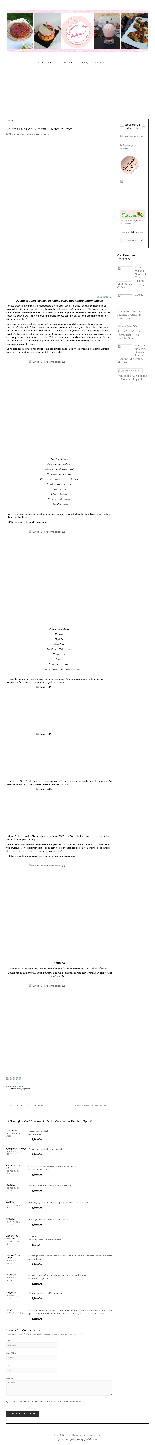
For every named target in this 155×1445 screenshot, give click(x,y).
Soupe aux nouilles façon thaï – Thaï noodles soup (129, 335)
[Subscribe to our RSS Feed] (17, 1078)
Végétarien (26, 1089)
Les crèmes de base (46, 63)
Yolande (11, 1219)
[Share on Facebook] (98, 297)
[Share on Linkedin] (111, 297)
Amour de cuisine (12, 1237)
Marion (11, 1274)
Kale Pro (75, 1440)
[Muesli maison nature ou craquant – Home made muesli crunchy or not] (126, 273)
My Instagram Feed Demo (43, 5)
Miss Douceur (18, 1086)
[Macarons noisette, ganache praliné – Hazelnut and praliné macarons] (126, 349)
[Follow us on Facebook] (7, 1078)
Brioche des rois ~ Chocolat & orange (26, 1105)
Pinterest (17, 5)
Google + (26, 5)
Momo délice (12, 309)
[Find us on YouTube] (20, 1078)
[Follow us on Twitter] (11, 1078)
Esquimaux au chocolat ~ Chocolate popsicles (132, 377)
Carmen (11, 1292)
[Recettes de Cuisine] (132, 136)
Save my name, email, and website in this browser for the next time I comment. (46, 1401)
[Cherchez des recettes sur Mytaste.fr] (132, 146)
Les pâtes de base (68, 63)
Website (9, 1366)
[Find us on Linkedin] (14, 1078)
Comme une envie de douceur (86, 1435)
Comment (9, 1378)
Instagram (13, 5)
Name (8, 1340)
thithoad (12, 1130)
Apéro (19, 1089)
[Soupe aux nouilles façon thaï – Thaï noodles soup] (129, 326)
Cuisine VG (129, 223)
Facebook (8, 5)
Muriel (10, 1185)
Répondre (37, 1139)
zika (9, 1309)
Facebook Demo (48, 5)
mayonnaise (82, 340)
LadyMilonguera (16, 1148)
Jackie (10, 1202)
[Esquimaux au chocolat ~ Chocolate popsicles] (131, 370)
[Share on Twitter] (101, 297)
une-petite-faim (13, 1256)
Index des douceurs (34, 5)
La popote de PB (13, 1166)
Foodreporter (21, 5)
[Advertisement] (77, 91)
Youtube (30, 5)
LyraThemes (90, 1440)
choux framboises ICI (58, 679)
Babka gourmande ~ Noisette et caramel (91, 1105)
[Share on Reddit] (104, 297)
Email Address (11, 1353)
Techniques (86, 63)
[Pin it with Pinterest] (107, 297)
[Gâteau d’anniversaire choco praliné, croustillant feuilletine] (126, 301)
